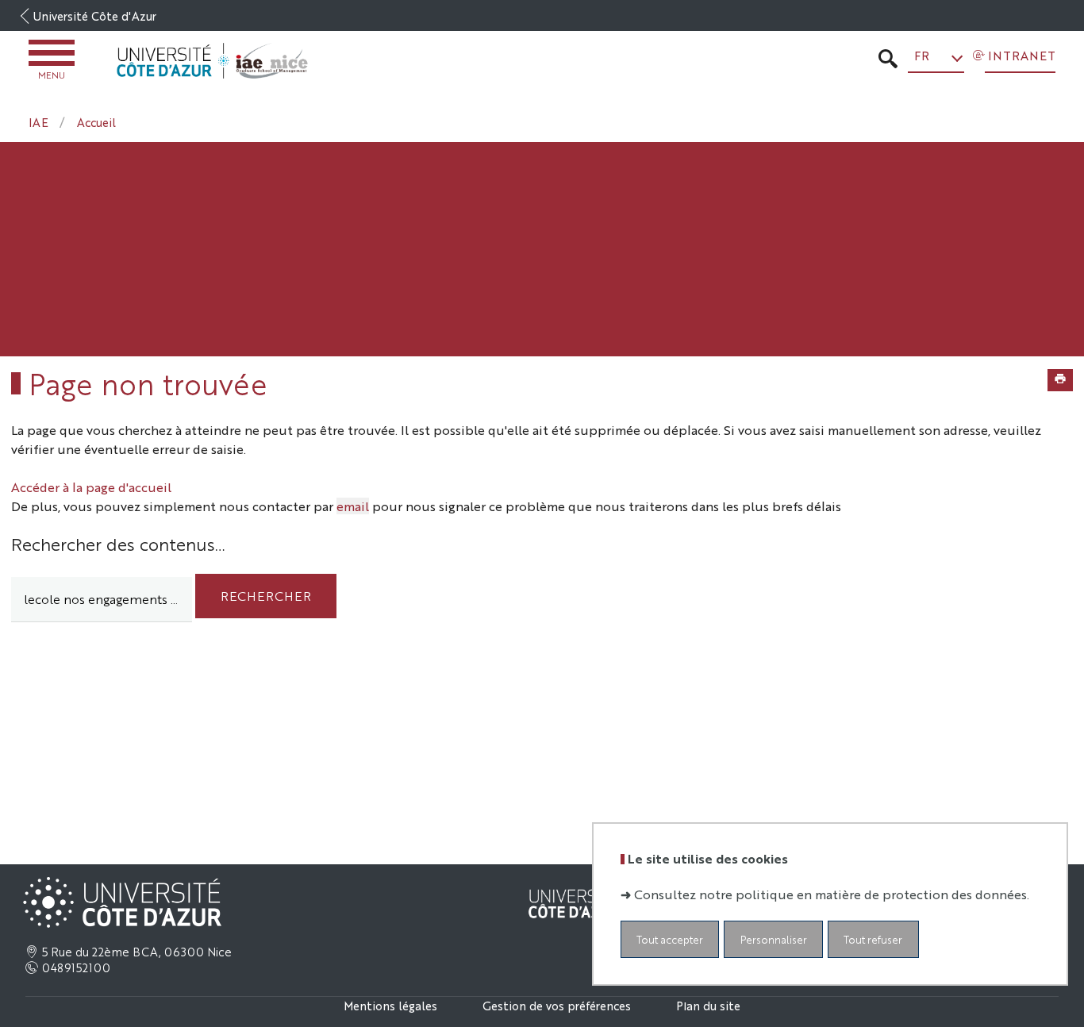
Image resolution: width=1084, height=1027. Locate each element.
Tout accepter (669, 939)
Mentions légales (390, 1005)
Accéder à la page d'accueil (91, 487)
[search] (101, 599)
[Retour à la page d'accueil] (212, 61)
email (352, 506)
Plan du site (708, 1005)
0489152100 (76, 967)
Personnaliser (773, 939)
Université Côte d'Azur (94, 15)
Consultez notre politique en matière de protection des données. (831, 894)
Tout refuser (873, 939)
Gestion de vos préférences (556, 1005)
